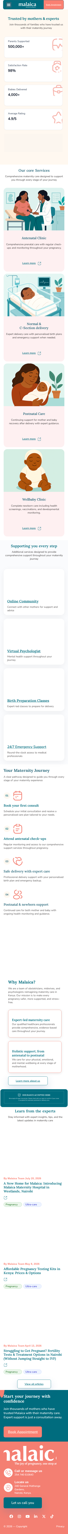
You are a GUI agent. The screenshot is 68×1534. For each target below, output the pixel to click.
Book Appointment (53, 4)
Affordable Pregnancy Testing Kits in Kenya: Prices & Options (32, 1271)
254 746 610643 (24, 1474)
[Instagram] (19, 1516)
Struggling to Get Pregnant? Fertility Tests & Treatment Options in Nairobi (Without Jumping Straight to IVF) (33, 1355)
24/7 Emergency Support (26, 746)
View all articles (34, 1384)
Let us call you (22, 1502)
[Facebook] (11, 1516)
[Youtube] (27, 1516)
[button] (8, 4)
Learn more (29, 263)
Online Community (22, 601)
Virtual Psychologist (24, 651)
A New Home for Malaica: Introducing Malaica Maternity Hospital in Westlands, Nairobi (33, 1187)
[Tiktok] (52, 1516)
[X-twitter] (44, 1516)
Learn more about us (28, 1081)
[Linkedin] (35, 1516)
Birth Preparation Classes (28, 700)
